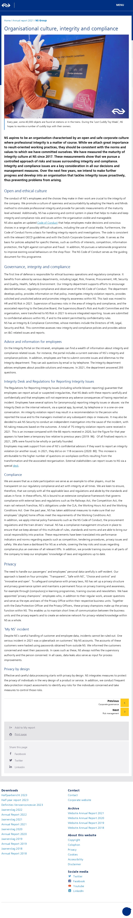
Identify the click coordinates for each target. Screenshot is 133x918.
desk (16, 465)
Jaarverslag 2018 (11, 848)
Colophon (74, 844)
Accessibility (75, 859)
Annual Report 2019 (14, 843)
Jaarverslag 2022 (11, 809)
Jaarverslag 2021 (11, 819)
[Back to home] (6, 5)
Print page (21, 734)
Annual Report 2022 (14, 814)
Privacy (72, 849)
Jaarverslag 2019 (11, 839)
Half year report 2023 (14, 800)
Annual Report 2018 (14, 853)
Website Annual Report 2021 (86, 813)
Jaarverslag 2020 (11, 829)
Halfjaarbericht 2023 (14, 795)
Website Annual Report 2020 (86, 818)
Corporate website (79, 800)
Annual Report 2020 (14, 834)
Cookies (73, 854)
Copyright (74, 840)
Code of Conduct (47, 222)
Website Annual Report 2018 (86, 827)
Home (7, 20)
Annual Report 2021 (14, 824)
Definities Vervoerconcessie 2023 (22, 805)
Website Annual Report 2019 (86, 823)
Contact (73, 795)
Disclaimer (74, 864)
